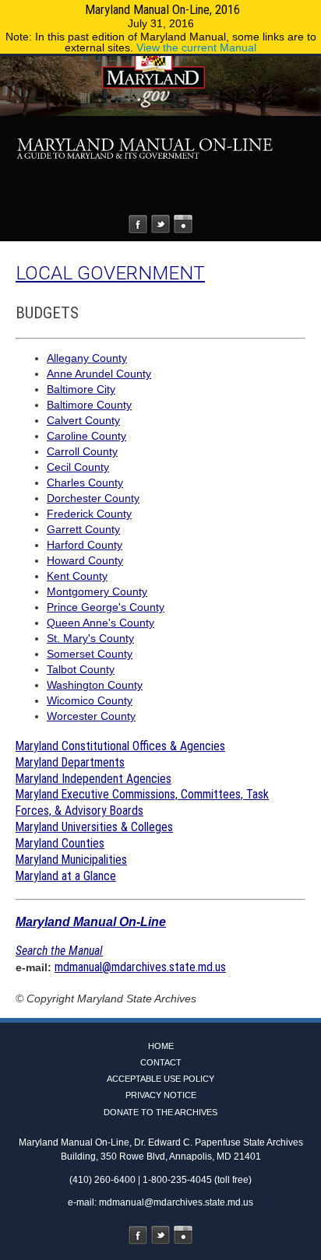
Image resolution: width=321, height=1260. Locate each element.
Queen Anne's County (100, 622)
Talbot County (81, 669)
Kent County (77, 576)
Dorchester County (93, 498)
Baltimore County (89, 404)
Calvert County (83, 420)
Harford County (84, 545)
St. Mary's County (90, 638)
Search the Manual (59, 950)
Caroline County (86, 436)
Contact (161, 1062)
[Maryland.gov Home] (160, 83)
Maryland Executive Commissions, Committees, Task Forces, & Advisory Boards (142, 802)
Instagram (183, 224)
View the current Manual (196, 47)
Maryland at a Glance (66, 876)
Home (161, 1046)
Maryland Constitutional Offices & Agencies (120, 746)
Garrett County (83, 529)
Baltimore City (81, 389)
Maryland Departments (70, 762)
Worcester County (91, 716)
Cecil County (78, 467)
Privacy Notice (160, 1095)
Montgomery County (97, 591)
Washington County (95, 685)
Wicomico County (89, 700)
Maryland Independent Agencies (93, 778)
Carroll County (82, 451)
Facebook (138, 224)
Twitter (160, 224)
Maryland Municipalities (71, 859)
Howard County (85, 560)
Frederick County (89, 513)
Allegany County (87, 358)
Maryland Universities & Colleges (94, 827)
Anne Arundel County (99, 373)
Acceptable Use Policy (160, 1078)
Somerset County (89, 654)
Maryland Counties (60, 843)
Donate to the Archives (160, 1112)
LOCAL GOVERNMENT (110, 272)
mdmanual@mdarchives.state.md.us (140, 967)
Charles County (85, 482)
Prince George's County (105, 607)
